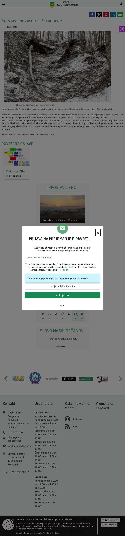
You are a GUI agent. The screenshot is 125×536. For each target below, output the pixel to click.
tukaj (65, 269)
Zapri (62, 305)
